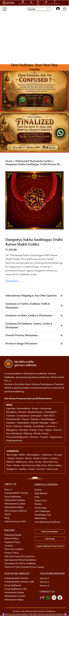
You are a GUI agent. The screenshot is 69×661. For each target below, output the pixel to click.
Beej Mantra (41, 493)
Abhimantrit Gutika (14, 592)
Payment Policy (12, 542)
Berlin (22, 454)
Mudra (37, 503)
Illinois (28, 458)
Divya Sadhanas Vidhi (15, 588)
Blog (6, 517)
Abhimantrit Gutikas (38, 4)
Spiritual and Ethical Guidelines (20, 559)
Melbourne (22, 461)
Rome (16, 465)
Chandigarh (50, 411)
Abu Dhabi (11, 454)
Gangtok (11, 422)
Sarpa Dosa (40, 500)
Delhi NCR (48, 415)
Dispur (25, 419)
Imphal (34, 422)
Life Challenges (42, 511)
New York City (50, 461)
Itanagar (44, 422)
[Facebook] (60, 597)
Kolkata (28, 426)
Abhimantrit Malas (13, 507)
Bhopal (23, 411)
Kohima (18, 426)
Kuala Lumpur (41, 458)
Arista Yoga (40, 507)
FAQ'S (7, 514)
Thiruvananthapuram (17, 436)
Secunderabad (14, 433)
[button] (46, 100)
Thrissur (34, 436)
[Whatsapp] (48, 597)
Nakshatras (40, 518)
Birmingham (33, 454)
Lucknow (51, 426)
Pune (41, 429)
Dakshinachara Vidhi (15, 521)
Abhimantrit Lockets (46, 3)
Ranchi (57, 429)
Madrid (10, 461)
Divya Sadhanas (31, 3)
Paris (9, 465)
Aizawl (35, 408)
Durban (20, 458)
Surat (45, 433)
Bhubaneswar (35, 411)
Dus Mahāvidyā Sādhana (47, 521)
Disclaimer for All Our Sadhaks (20, 563)
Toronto (40, 469)
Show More (11, 280)
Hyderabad (23, 422)
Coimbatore (23, 415)
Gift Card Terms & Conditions (19, 556)
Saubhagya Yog (42, 514)
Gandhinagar (48, 419)
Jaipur (53, 422)
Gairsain (34, 419)
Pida (36, 496)
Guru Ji (8, 489)
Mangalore (12, 429)
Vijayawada (56, 436)
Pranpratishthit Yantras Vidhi (19, 581)
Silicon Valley (54, 465)
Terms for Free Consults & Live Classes (24, 566)
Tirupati (44, 436)
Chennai (10, 415)
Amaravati (46, 408)
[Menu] (4, 9)
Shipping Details (12, 534)
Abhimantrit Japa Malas (54, 3)
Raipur (48, 429)
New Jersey (35, 461)
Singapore (12, 469)
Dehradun (36, 415)
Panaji (33, 429)
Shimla (37, 433)
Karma (38, 489)
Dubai (11, 458)
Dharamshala (13, 419)
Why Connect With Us (15, 510)
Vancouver (52, 469)
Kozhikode (39, 426)
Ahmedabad (23, 408)
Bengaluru (11, 411)
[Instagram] (54, 597)
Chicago (57, 454)
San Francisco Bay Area (34, 465)
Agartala (11, 408)
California (47, 454)
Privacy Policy (11, 552)
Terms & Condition (14, 549)
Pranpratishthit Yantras (23, 3)
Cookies (8, 545)
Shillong (27, 433)
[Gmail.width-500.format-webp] (42, 597)
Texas (32, 469)
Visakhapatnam (14, 440)
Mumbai (23, 429)
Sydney (23, 469)
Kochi (9, 426)
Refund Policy (11, 538)
